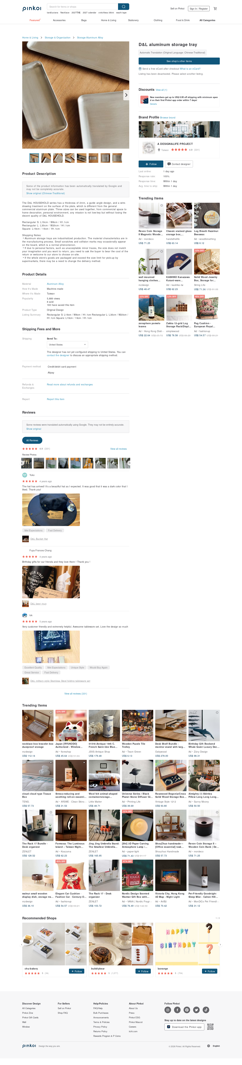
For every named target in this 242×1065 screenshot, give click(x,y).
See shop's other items (179, 61)
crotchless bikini (106, 12)
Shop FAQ (63, 1013)
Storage (81, 37)
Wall (24, 1022)
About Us (133, 1008)
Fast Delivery (55, 530)
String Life (199, 285)
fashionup (204, 331)
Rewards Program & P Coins (107, 1036)
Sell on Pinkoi (177, 8)
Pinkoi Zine (27, 1013)
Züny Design (201, 751)
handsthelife (173, 239)
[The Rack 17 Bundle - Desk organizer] (38, 825)
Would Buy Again (99, 667)
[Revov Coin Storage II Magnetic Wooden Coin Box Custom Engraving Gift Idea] (151, 215)
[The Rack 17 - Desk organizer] (104, 875)
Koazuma (66, 851)
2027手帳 (76, 12)
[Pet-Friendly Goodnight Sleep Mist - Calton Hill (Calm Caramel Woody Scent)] (204, 875)
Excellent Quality (33, 667)
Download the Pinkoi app (186, 1027)
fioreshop (66, 751)
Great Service (32, 672)
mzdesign (144, 285)
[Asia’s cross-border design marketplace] (31, 8)
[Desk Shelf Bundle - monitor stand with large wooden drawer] (171, 725)
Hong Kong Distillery (155, 331)
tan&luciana (52, 12)
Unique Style (77, 667)
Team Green (134, 751)
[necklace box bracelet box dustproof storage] (38, 725)
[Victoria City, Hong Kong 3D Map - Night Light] (171, 875)
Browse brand (167, 117)
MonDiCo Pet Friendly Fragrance (212, 901)
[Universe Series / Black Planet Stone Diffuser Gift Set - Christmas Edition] (137, 775)
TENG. (26, 801)
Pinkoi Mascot (136, 1022)
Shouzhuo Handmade (167, 851)
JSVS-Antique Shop (99, 751)
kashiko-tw (177, 285)
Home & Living (30, 37)
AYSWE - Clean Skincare (74, 801)
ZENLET (26, 851)
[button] (151, 164)
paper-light (133, 851)
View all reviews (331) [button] (75, 693)
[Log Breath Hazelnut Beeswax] (207, 215)
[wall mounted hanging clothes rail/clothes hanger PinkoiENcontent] (151, 261)
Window (26, 1027)
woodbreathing (207, 239)
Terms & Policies (101, 1022)
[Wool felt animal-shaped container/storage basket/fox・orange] (104, 775)
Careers (132, 1027)
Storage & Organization (57, 37)
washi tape (121, 12)
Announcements (101, 1017)
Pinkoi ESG (134, 1017)
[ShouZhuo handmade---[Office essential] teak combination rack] (171, 825)
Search (123, 6)
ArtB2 (164, 901)
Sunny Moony (201, 801)
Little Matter (95, 801)
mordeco (149, 239)
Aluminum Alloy (94, 37)
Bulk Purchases (100, 1013)
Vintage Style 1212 (165, 801)
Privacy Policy (100, 1027)
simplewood (172, 331)
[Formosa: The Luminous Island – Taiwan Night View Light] (71, 825)
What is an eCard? (190, 68)
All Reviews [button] (32, 440)
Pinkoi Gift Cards (30, 1017)
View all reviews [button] (118, 448)
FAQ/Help (98, 1008)
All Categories (29, 1008)
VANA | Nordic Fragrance (141, 901)
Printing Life (134, 801)
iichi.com (133, 1031)
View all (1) (161, 89)
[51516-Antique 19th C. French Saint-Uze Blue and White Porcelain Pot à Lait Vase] (104, 725)
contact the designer (58, 355)
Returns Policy (100, 1031)
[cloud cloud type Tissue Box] (38, 775)
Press (131, 1013)
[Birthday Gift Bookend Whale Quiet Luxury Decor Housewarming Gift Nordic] (204, 725)
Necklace (64, 12)
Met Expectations (33, 530)
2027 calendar (89, 12)
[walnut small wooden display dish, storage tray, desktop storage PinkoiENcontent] (38, 875)
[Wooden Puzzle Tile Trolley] (137, 725)
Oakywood (161, 751)
